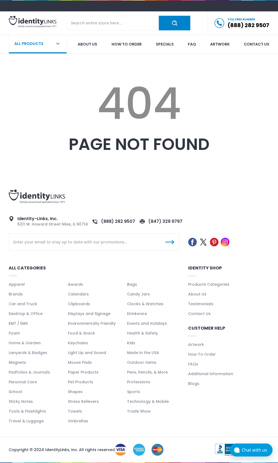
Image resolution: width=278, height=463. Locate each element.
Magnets (17, 362)
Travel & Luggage (26, 421)
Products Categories (208, 284)
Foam (14, 333)
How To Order (202, 354)
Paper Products (83, 372)
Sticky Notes (21, 401)
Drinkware (137, 313)
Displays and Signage (89, 313)
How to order (127, 44)
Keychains (78, 343)
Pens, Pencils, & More (147, 372)
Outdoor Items (141, 362)
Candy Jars (138, 294)
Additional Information (210, 374)
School (15, 391)
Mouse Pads (80, 362)
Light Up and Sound (87, 352)
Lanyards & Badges (28, 352)
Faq (192, 44)
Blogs (193, 383)
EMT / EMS (18, 323)
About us (87, 44)
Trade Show (139, 411)
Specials (165, 44)
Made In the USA (143, 352)
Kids (131, 343)
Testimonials (200, 304)
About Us (197, 294)
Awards (75, 284)
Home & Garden (25, 343)
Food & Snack (81, 333)
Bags (132, 284)
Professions (138, 382)
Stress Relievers (83, 401)
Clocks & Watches (145, 304)
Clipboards (79, 304)
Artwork (220, 44)
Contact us (256, 44)
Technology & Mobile (148, 401)
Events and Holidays (147, 323)
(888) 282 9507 (118, 221)
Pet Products (80, 382)
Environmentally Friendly (92, 323)
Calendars (78, 294)
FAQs (193, 364)
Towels (75, 411)
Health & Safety (142, 333)
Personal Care (23, 382)
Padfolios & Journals (29, 372)
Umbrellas (78, 421)
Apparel (17, 284)
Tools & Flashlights (27, 411)
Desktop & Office (26, 313)
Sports (133, 391)
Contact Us (199, 313)
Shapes (75, 391)
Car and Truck (23, 304)
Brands (16, 294)
